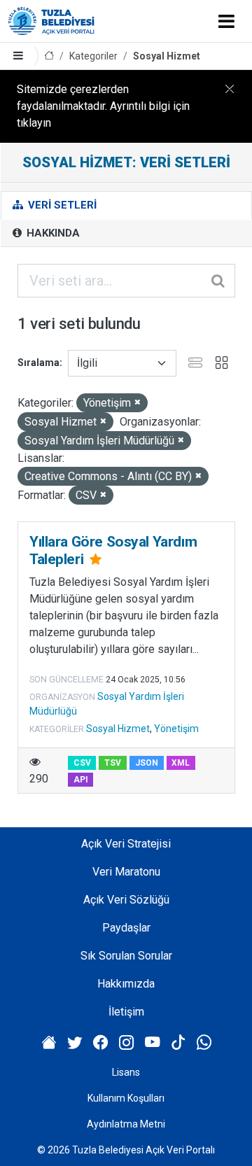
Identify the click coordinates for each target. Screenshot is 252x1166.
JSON (146, 763)
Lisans (126, 1072)
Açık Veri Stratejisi (126, 843)
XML (181, 763)
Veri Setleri (61, 205)
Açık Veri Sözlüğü (126, 899)
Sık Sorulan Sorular (126, 955)
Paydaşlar (126, 927)
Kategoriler (93, 56)
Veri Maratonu (126, 871)
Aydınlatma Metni (126, 1124)
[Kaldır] (137, 403)
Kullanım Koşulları (126, 1098)
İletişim (126, 1011)
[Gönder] (219, 280)
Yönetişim (176, 728)
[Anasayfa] (49, 56)
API (81, 780)
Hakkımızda (126, 983)
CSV (82, 763)
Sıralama (38, 362)
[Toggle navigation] (226, 21)
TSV (112, 763)
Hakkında (52, 233)
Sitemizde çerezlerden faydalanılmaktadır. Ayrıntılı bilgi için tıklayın (103, 106)
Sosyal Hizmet (166, 56)
